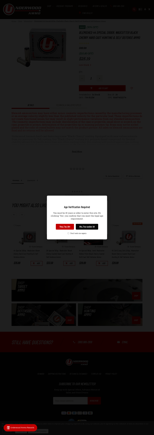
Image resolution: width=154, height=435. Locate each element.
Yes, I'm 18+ (64, 226)
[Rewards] (20, 427)
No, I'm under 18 (87, 226)
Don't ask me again (78, 233)
